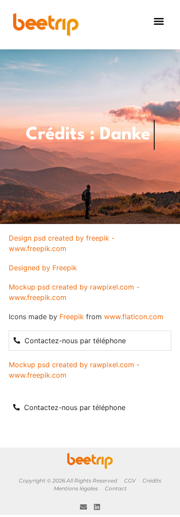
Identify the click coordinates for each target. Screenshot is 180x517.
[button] (159, 21)
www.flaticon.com (133, 316)
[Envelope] (83, 506)
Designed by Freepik (43, 267)
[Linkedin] (96, 506)
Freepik (71, 316)
